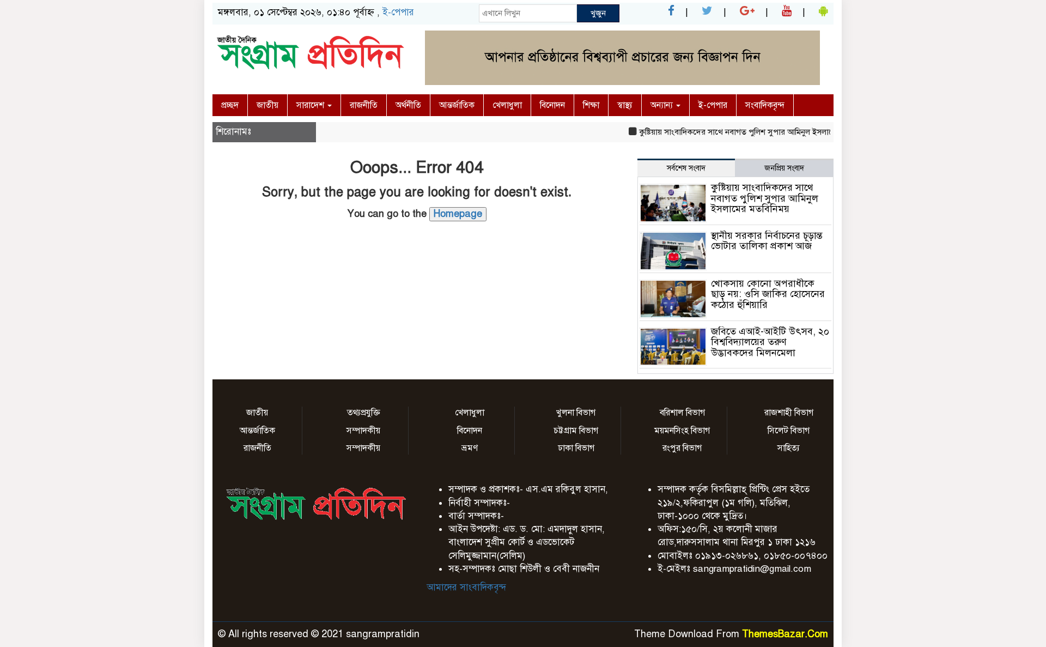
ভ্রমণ (469, 448)
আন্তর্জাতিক (457, 105)
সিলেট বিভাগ (789, 430)
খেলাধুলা (507, 105)
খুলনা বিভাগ (575, 412)
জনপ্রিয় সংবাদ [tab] (784, 168)
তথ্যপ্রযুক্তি (363, 412)
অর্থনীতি (408, 105)
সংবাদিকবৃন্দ (764, 105)
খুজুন (598, 13)
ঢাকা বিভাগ (576, 448)
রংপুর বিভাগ (682, 448)
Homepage (458, 214)
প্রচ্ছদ (230, 105)
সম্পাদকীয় (363, 430)
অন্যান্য (662, 105)
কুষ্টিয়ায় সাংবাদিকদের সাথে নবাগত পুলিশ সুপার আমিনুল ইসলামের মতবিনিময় (748, 132)
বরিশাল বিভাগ (682, 412)
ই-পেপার (398, 12)
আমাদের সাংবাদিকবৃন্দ (466, 587)
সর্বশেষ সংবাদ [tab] (686, 168)
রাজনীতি (364, 105)
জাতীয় (267, 105)
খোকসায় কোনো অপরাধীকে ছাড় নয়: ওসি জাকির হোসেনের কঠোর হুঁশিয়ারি (768, 294)
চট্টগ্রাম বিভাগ (576, 430)
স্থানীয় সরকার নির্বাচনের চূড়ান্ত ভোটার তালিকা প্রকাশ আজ (767, 240)
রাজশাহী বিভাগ (788, 412)
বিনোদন (552, 105)
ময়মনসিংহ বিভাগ (682, 430)
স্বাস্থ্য (625, 105)
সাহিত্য (788, 448)
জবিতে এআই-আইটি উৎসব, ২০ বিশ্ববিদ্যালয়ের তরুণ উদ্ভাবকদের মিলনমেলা (770, 342)
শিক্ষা (591, 105)
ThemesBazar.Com (785, 634)
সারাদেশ (311, 105)
